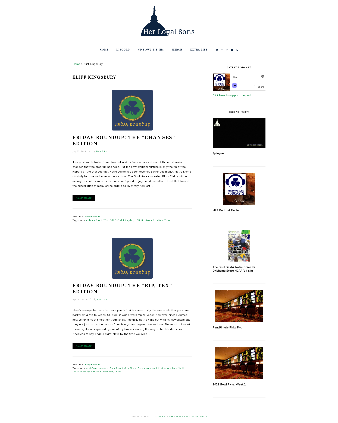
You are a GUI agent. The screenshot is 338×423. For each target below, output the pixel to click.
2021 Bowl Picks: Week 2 (229, 384)
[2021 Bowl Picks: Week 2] (239, 363)
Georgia (141, 368)
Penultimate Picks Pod (227, 327)
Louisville (77, 371)
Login (203, 417)
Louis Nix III (178, 368)
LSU (138, 220)
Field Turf (114, 220)
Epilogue (218, 153)
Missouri (97, 371)
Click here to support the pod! (232, 95)
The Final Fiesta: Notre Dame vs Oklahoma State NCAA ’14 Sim (234, 268)
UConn (118, 371)
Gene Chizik (130, 368)
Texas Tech (108, 371)
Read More (84, 197)
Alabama (90, 220)
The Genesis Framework (183, 417)
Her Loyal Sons (169, 21)
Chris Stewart (116, 368)
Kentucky (150, 368)
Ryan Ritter (102, 151)
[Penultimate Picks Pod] (239, 306)
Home (76, 64)
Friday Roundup (92, 216)
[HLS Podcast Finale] (239, 189)
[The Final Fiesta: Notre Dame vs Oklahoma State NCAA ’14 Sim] (239, 246)
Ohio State (158, 220)
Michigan (87, 371)
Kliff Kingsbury (127, 220)
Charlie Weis (102, 220)
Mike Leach (146, 220)
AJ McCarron (92, 368)
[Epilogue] (239, 133)
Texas (167, 220)
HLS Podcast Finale (226, 210)
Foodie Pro (160, 417)
